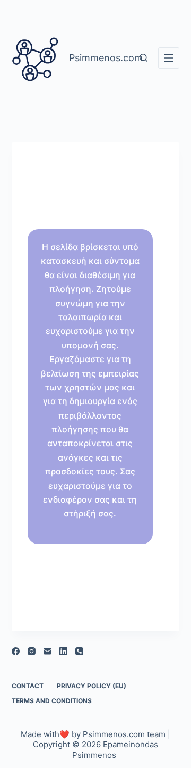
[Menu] (168, 58)
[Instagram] (32, 651)
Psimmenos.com (113, 734)
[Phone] (79, 651)
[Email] (47, 651)
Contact (28, 686)
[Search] (143, 58)
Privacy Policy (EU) (91, 686)
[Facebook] (16, 651)
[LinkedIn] (63, 651)
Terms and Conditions (52, 701)
